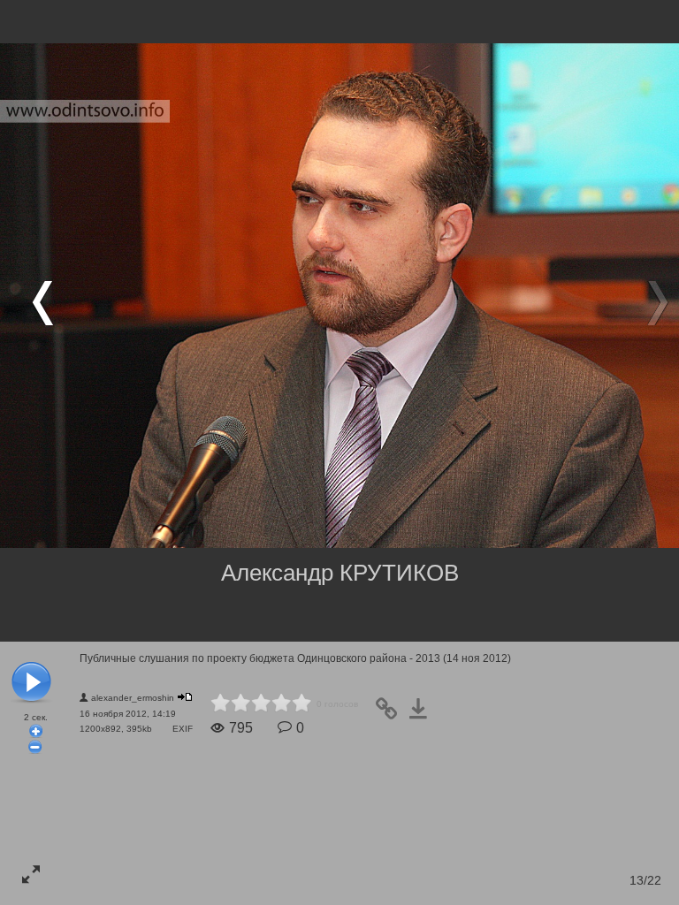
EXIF (182, 729)
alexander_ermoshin (132, 698)
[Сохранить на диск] (423, 714)
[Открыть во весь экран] (31, 874)
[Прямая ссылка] (392, 714)
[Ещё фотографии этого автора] (185, 697)
